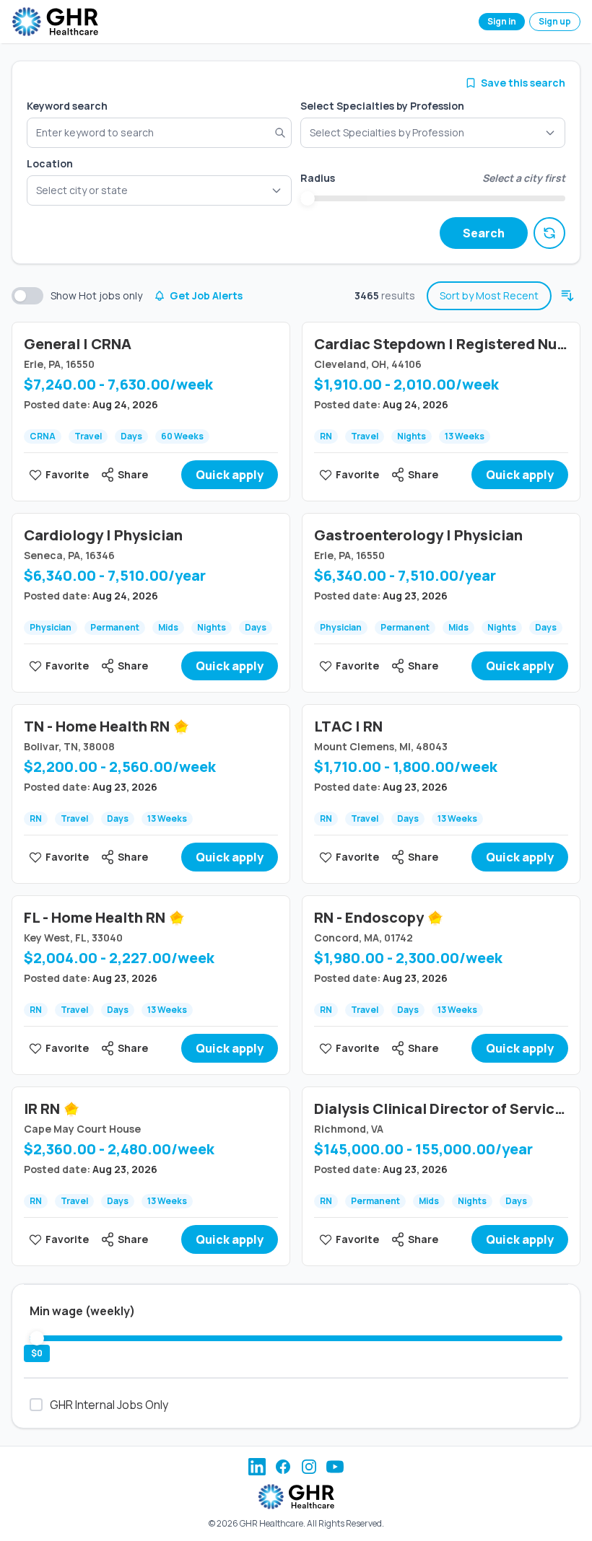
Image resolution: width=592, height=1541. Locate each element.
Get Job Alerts (206, 295)
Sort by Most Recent (489, 295)
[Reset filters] (549, 233)
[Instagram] (309, 1466)
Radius (317, 178)
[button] (159, 190)
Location (50, 163)
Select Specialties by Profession (382, 106)
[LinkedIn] (257, 1466)
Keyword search (67, 106)
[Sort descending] (567, 296)
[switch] (27, 295)
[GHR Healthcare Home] (55, 21)
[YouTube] (335, 1466)
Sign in (501, 21)
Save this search (523, 82)
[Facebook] (283, 1466)
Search (484, 233)
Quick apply (230, 475)
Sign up (555, 21)
